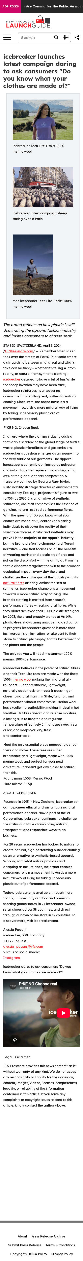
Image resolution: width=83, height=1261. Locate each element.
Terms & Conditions (60, 1245)
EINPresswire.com (19, 351)
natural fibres (13, 583)
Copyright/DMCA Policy (28, 1254)
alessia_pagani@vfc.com (23, 946)
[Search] (56, 37)
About (22, 1236)
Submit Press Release (25, 1245)
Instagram (11, 958)
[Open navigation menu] (7, 37)
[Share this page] (77, 37)
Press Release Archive (48, 1236)
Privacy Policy (62, 1254)
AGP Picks (10, 6)
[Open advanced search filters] (66, 37)
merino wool (21, 679)
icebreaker (11, 379)
